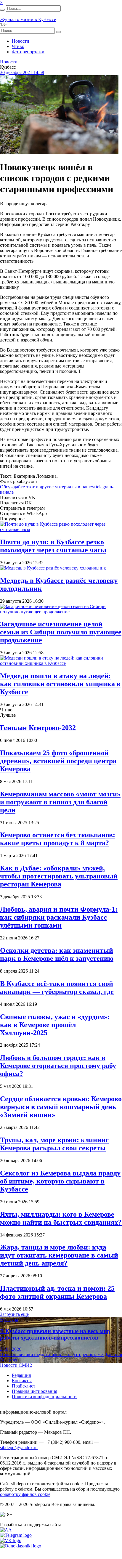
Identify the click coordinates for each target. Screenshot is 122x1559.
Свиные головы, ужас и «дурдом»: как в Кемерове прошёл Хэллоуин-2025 (55, 1025)
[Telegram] (16, 1535)
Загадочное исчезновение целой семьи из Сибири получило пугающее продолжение (60, 632)
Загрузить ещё (14, 1314)
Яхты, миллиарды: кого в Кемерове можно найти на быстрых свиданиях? (61, 1218)
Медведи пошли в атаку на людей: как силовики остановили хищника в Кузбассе (60, 684)
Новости (20, 41)
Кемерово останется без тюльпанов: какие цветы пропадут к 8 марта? (57, 839)
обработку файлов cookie (25, 1494)
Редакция (21, 1375)
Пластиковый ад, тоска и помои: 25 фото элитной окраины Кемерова (57, 1292)
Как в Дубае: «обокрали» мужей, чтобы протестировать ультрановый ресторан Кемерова (59, 876)
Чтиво (18, 46)
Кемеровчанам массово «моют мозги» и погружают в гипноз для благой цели (60, 802)
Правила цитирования (34, 1391)
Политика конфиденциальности (44, 1396)
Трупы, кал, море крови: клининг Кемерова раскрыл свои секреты (54, 1144)
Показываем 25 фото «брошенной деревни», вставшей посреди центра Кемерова (58, 761)
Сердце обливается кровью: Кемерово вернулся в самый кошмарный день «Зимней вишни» (61, 1107)
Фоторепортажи (28, 51)
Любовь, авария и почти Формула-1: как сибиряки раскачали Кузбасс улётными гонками (59, 917)
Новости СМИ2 (16, 1365)
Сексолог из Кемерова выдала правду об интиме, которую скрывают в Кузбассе (60, 1181)
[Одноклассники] (20, 1545)
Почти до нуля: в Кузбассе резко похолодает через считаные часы (53, 546)
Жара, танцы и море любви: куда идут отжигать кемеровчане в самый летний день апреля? (59, 1255)
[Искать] (2, 10)
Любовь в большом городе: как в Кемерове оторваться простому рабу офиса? (58, 1065)
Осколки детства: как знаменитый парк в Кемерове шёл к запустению (56, 954)
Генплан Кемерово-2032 (38, 728)
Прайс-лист (23, 1385)
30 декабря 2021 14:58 (22, 72)
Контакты (22, 1380)
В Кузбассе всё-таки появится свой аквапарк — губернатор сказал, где (57, 987)
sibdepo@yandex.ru (19, 1447)
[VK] (10, 1540)
